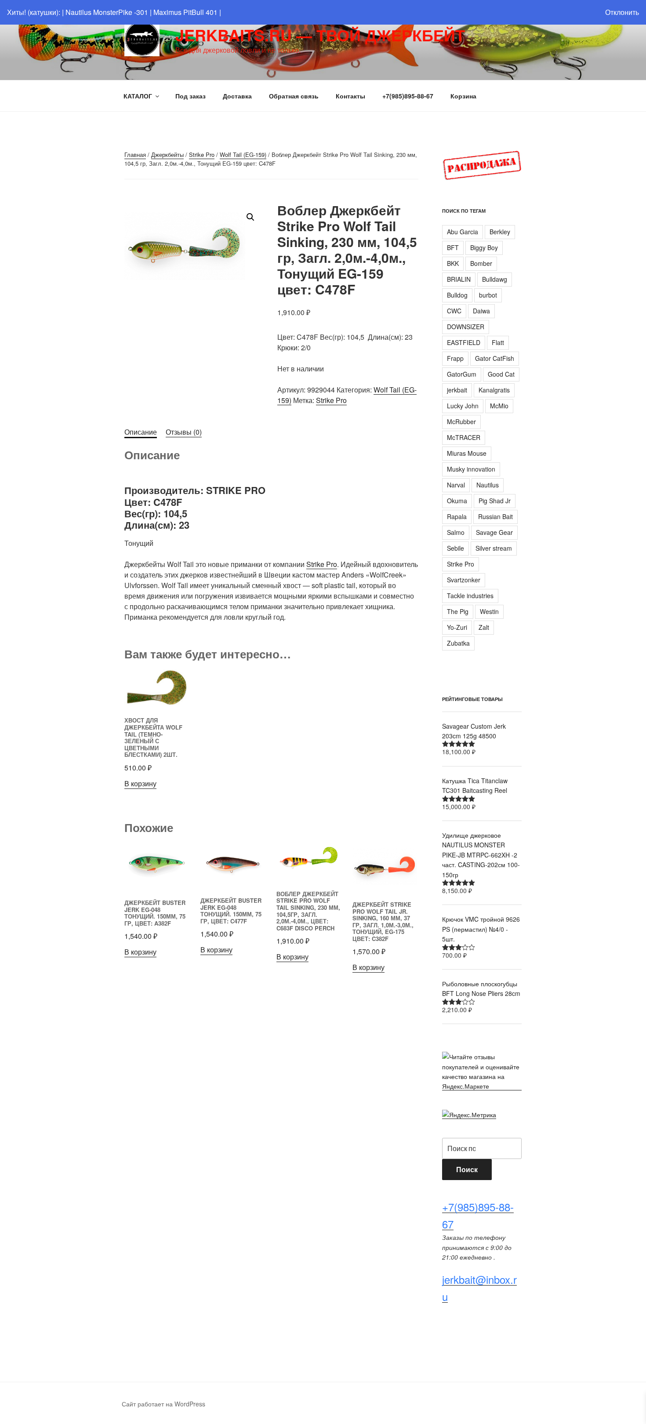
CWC (454, 310)
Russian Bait (495, 516)
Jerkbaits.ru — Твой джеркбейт (320, 34)
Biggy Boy (484, 247)
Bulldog (457, 295)
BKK (453, 263)
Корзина (463, 95)
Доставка (237, 95)
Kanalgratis (494, 389)
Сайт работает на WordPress (163, 1403)
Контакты (350, 95)
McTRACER (463, 437)
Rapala (457, 516)
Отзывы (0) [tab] (184, 432)
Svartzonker (463, 579)
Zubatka (458, 643)
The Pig (457, 611)
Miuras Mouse (466, 453)
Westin (489, 611)
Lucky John (463, 405)
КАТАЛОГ (137, 95)
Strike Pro (201, 154)
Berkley (500, 231)
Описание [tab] (140, 432)
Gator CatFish (494, 358)
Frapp (455, 358)
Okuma (457, 500)
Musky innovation (471, 469)
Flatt (498, 342)
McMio (499, 405)
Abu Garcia (462, 231)
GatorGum (461, 374)
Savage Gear (494, 532)
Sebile (455, 548)
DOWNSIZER (465, 326)
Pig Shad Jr (495, 500)
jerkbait (457, 389)
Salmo (456, 532)
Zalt (484, 627)
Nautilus (487, 484)
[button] (250, 217)
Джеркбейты (167, 154)
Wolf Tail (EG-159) (243, 154)
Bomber (481, 263)
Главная (135, 154)
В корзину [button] (140, 783)
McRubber (461, 421)
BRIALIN (459, 279)
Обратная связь (294, 95)
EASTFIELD (463, 342)
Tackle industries (470, 595)
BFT (453, 247)
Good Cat (501, 374)
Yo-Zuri (457, 627)
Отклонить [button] (622, 12)
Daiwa (481, 310)
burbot (488, 295)
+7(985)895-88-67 (407, 95)
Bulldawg (494, 279)
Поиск (467, 1169)
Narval (456, 484)
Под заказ (190, 95)
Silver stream (493, 548)
